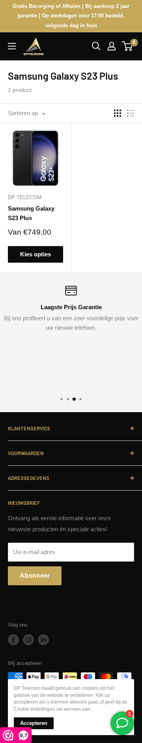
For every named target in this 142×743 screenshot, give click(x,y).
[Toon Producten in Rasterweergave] (117, 113)
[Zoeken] (96, 46)
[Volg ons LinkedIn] (43, 639)
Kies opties (35, 254)
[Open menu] (12, 46)
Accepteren (33, 723)
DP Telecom (24, 197)
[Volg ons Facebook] (13, 639)
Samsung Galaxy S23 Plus (31, 213)
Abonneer (35, 575)
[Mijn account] (112, 46)
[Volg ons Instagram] (28, 639)
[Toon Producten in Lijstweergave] (130, 113)
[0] (128, 46)
